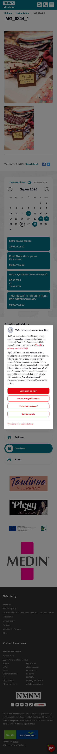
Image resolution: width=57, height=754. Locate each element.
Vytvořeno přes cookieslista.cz (20, 424)
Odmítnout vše (28, 414)
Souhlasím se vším (28, 391)
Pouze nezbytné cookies (28, 399)
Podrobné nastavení (28, 406)
